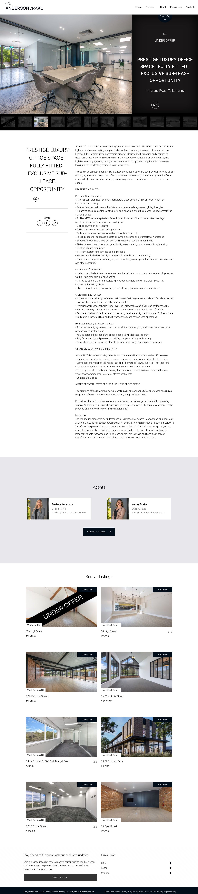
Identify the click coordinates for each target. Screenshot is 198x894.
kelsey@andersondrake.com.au (148, 512)
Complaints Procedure (142, 892)
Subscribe (59, 877)
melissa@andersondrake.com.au (69, 512)
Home (138, 7)
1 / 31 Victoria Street (112, 696)
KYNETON (105, 636)
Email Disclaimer (112, 892)
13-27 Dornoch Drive (112, 761)
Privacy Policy (126, 892)
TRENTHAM (31, 636)
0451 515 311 (59, 508)
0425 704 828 (139, 508)
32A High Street (34, 631)
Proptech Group (170, 892)
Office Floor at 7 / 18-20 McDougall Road (47, 761)
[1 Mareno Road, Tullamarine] (66, 64)
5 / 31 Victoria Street (37, 696)
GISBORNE (30, 831)
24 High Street (109, 631)
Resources (176, 7)
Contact (190, 7)
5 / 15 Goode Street (36, 826)
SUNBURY (30, 766)
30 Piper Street (109, 826)
